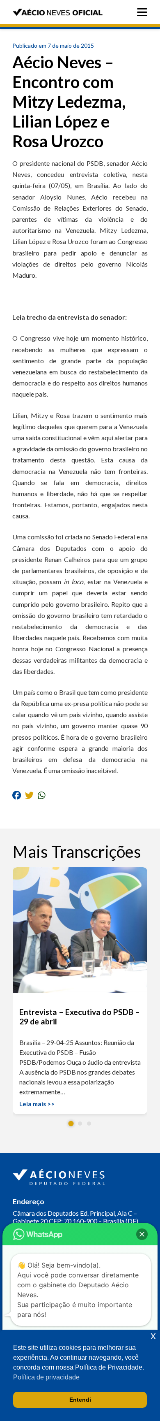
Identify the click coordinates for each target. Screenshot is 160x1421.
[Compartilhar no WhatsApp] (42, 794)
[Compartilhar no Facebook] (16, 794)
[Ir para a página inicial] (60, 1175)
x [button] (153, 1336)
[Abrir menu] (144, 12)
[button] (71, 1123)
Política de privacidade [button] (46, 1377)
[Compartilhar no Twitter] (29, 794)
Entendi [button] (80, 1399)
